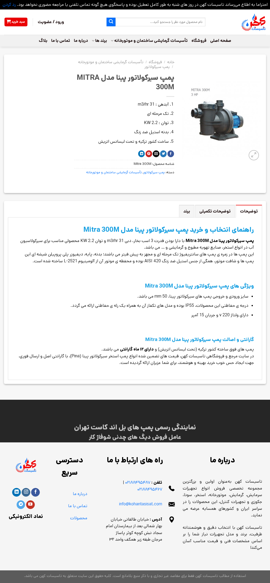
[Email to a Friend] (156, 153)
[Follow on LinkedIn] (16, 492)
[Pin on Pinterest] (149, 153)
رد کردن (9, 5)
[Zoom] (254, 155)
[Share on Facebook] (170, 153)
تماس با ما (60, 41)
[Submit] (111, 22)
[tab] (249, 211)
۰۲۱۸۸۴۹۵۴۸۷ (137, 483)
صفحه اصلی (220, 41)
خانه (170, 62)
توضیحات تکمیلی (215, 211)
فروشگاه (198, 41)
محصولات (78, 518)
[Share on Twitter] (163, 153)
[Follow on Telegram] (21, 504)
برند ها (101, 41)
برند (186, 211)
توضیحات (249, 211)
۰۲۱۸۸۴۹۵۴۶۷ (149, 489)
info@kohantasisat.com (140, 504)
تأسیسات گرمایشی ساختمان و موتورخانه (151, 41)
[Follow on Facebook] (35, 492)
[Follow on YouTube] (30, 504)
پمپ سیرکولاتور (157, 67)
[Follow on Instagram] (26, 492)
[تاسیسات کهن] (239, 22)
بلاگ (43, 41)
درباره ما (81, 41)
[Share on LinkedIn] (141, 153)
